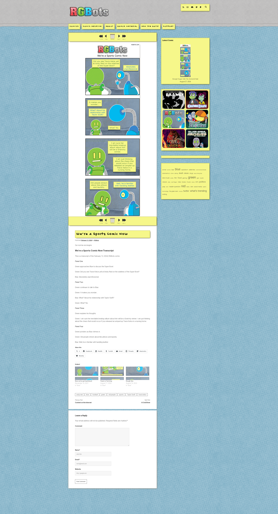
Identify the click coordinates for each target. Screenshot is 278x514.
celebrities (192, 170)
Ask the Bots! (150, 26)
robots (188, 186)
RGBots (96, 240)
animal (164, 170)
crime (172, 173)
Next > (118, 39)
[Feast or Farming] (112, 373)
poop (163, 186)
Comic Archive (92, 26)
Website (78, 469)
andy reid (79, 394)
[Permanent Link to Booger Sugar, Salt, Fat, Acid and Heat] (185, 76)
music (189, 182)
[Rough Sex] (137, 373)
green (103, 394)
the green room (173, 191)
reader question (174, 187)
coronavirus (166, 173)
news (193, 182)
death (181, 173)
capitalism (184, 170)
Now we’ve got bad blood (83, 381)
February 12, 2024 (86, 240)
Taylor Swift (131, 394)
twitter (186, 191)
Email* (77, 459)
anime (169, 170)
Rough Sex (129, 381)
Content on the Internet (83, 402)
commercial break (201, 170)
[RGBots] (89, 18)
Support (168, 26)
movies (184, 182)
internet (164, 182)
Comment (78, 426)
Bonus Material (128, 26)
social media (198, 186)
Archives (112, 39)
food (180, 178)
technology (165, 191)
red (183, 186)
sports (121, 394)
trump (180, 191)
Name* (77, 450)
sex (191, 187)
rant (167, 186)
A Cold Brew (145, 402)
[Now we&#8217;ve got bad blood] (86, 373)
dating (176, 173)
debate (186, 173)
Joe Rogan (174, 182)
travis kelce (142, 394)
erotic (172, 178)
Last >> (124, 39)
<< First (101, 39)
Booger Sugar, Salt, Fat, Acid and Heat (185, 79)
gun (198, 178)
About (109, 26)
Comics (74, 26)
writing (164, 194)
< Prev (106, 39)
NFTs (197, 182)
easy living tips (198, 173)
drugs (191, 173)
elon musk (166, 178)
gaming (184, 178)
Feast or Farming (106, 381)
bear (172, 170)
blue (87, 394)
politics (202, 182)
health (202, 178)
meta (179, 182)
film (175, 178)
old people (112, 394)
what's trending (198, 190)
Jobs (169, 182)
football (95, 394)
